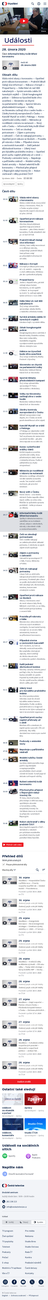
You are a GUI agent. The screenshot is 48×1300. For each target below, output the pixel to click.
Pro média (29, 1230)
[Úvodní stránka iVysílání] (10, 3)
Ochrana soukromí (18, 1295)
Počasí (5, 1257)
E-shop (5, 1262)
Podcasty (6, 1252)
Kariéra (28, 1257)
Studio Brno (30, 1241)
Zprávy (20, 184)
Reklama (29, 1236)
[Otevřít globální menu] (45, 3)
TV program (7, 1230)
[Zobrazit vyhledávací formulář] (33, 3)
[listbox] (24, 1222)
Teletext (6, 1246)
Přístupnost (33, 1295)
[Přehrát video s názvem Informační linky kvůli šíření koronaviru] (24, 21)
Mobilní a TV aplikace (11, 1268)
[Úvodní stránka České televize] (13, 1185)
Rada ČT (29, 1252)
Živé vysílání (7, 1236)
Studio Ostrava (32, 1246)
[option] (10, 1222)
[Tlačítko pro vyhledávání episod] (37, 870)
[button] (24, 21)
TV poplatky (7, 1241)
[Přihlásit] (39, 3)
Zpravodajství (9, 184)
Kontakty (29, 1273)
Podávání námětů (33, 1262)
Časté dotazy (31, 1268)
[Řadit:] (43, 870)
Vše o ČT (6, 1273)
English (5, 1295)
